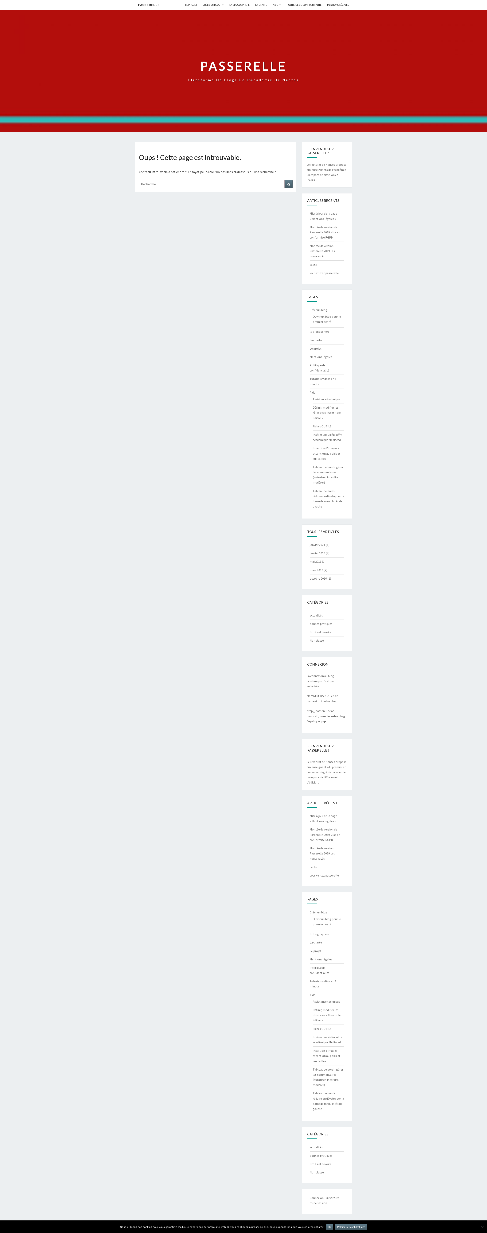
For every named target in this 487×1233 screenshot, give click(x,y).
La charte (261, 4)
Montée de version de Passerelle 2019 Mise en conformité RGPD (325, 232)
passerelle (148, 4)
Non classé (317, 640)
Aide (275, 4)
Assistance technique (326, 399)
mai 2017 (315, 561)
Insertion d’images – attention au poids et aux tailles (326, 453)
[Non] (482, 1227)
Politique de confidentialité (304, 4)
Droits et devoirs (320, 632)
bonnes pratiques (321, 624)
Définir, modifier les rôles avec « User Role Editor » (327, 413)
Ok (329, 1227)
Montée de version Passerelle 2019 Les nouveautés (322, 251)
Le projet (191, 4)
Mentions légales (338, 4)
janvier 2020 (317, 553)
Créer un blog (211, 4)
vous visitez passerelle (324, 273)
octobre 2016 (318, 578)
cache (313, 264)
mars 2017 (316, 570)
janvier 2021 (317, 545)
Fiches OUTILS (322, 426)
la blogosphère (239, 4)
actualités (316, 615)
